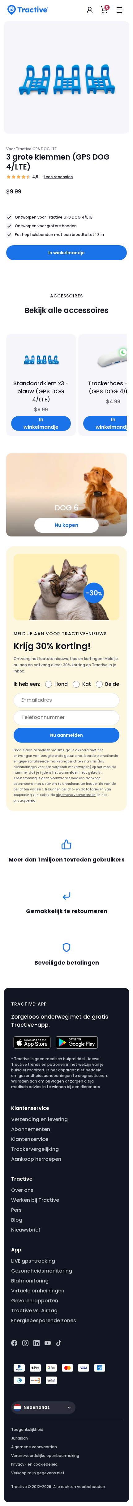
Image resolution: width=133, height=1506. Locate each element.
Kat (86, 684)
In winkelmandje (66, 253)
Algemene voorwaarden (34, 1446)
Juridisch (19, 1438)
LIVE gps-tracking (33, 1260)
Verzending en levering (39, 1119)
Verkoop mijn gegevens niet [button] (38, 1473)
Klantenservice (29, 1139)
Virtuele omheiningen (37, 1290)
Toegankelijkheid (27, 1429)
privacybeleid (25, 800)
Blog (16, 1219)
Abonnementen (30, 1129)
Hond (61, 684)
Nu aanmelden (66, 735)
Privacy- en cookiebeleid (34, 1464)
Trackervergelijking (35, 1149)
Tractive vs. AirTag (34, 1310)
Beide (112, 684)
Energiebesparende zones (43, 1320)
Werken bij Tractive (35, 1200)
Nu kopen (66, 525)
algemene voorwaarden (76, 795)
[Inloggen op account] (89, 10)
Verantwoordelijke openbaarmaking (45, 1455)
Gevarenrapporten (34, 1300)
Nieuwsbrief (25, 1229)
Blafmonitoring (30, 1280)
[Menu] (119, 10)
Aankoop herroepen (36, 1159)
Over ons (22, 1190)
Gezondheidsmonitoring (41, 1270)
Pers (16, 1210)
